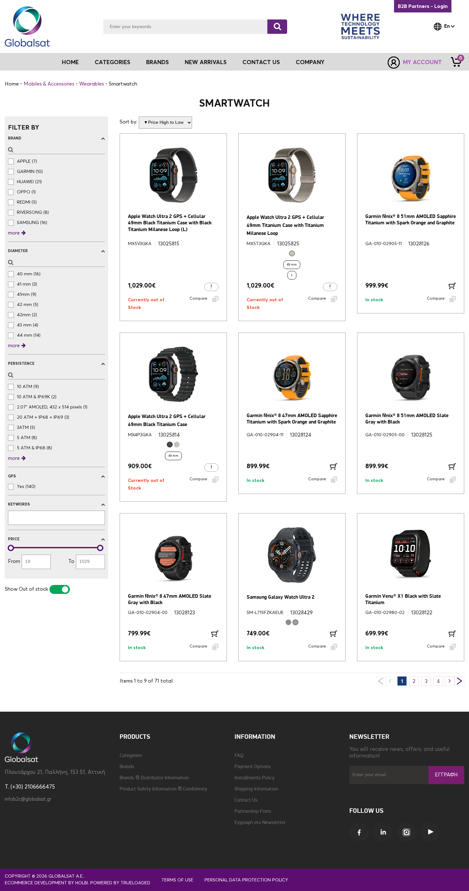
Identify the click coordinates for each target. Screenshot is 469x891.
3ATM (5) (26, 427)
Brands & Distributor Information (154, 778)
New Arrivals (206, 62)
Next (459, 681)
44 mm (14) (29, 335)
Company (310, 62)
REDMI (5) (27, 202)
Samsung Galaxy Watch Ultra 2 (281, 597)
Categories (131, 755)
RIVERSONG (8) (33, 212)
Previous (380, 681)
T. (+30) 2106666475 (30, 787)
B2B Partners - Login (423, 6)
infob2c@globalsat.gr (28, 799)
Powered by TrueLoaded (120, 883)
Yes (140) (26, 486)
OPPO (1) (26, 192)
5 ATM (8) (27, 438)
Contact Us (261, 62)
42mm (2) (27, 315)
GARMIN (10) (30, 171)
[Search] (277, 26)
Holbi (81, 883)
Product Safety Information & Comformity (163, 789)
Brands (157, 62)
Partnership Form (252, 811)
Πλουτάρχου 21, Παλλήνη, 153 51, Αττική (55, 772)
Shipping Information (256, 789)
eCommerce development (36, 883)
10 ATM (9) (28, 387)
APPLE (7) (27, 161)
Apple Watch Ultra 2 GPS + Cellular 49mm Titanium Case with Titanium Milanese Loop (285, 225)
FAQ (238, 755)
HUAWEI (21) (29, 182)
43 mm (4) (27, 325)
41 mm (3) (27, 284)
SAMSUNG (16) (32, 223)
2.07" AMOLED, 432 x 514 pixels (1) (52, 407)
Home (70, 62)
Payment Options (252, 766)
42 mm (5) (27, 305)
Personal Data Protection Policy (246, 880)
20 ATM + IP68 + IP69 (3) (43, 417)
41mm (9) (26, 294)
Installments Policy (254, 778)
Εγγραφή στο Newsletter (260, 822)
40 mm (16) (29, 274)
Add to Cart (452, 286)
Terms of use (177, 880)
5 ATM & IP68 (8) (34, 448)
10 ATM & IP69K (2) (36, 397)
